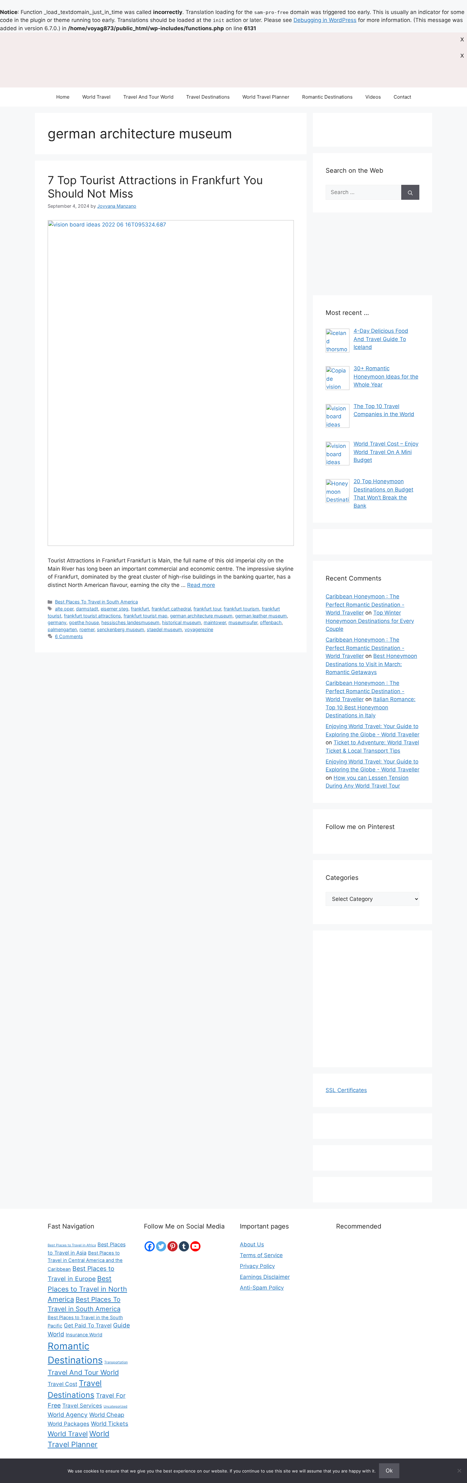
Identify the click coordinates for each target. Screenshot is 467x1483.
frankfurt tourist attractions (92, 615)
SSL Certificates (346, 1090)
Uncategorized (115, 1406)
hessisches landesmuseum (130, 622)
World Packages (68, 1423)
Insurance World (84, 1335)
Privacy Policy (257, 1266)
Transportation (116, 1362)
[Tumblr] (184, 1246)
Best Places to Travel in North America (87, 1288)
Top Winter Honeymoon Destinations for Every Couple (370, 620)
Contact (402, 97)
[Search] (410, 192)
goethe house (84, 622)
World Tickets (109, 1423)
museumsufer (242, 622)
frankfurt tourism (241, 608)
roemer (86, 629)
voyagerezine (199, 629)
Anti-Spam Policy (262, 1288)
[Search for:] (363, 192)
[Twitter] (161, 1246)
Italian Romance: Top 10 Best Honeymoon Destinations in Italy (371, 707)
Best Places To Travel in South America (96, 601)
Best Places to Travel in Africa (72, 1245)
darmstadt (87, 608)
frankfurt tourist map (145, 615)
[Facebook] (150, 1246)
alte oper (64, 608)
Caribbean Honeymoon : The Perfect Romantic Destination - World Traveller (365, 604)
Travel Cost (62, 1384)
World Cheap (106, 1414)
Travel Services (82, 1405)
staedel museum (164, 629)
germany (57, 622)
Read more (201, 585)
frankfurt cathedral (171, 608)
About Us (252, 1244)
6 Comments (69, 636)
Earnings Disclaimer (265, 1277)
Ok (389, 1470)
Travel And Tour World (148, 97)
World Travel (96, 97)
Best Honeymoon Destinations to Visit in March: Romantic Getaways (371, 664)
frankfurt (140, 608)
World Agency (68, 1414)
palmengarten (62, 629)
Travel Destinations (208, 97)
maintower (215, 622)
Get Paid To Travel (88, 1325)
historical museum (181, 622)
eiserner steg (114, 608)
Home (63, 97)
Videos (373, 97)
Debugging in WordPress (325, 20)
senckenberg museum (120, 629)
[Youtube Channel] (195, 1246)
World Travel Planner (265, 97)
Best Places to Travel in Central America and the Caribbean (85, 1261)
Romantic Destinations (327, 97)
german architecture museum (201, 615)
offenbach (271, 622)
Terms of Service (261, 1255)
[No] (459, 1470)
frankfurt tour (207, 608)
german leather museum (261, 615)
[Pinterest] (172, 1246)
